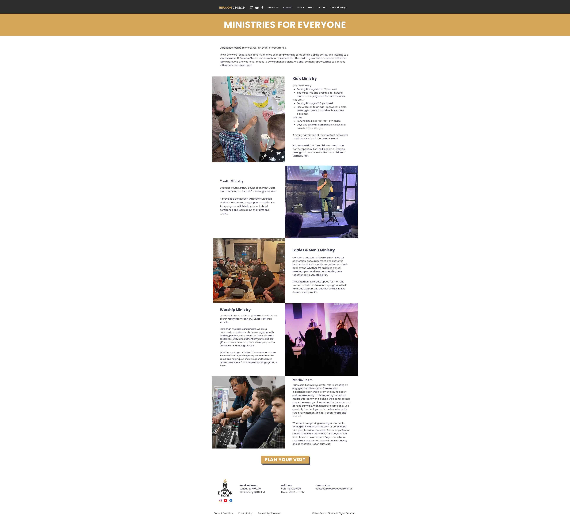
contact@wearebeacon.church (334, 488)
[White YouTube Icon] (257, 8)
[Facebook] (231, 500)
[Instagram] (220, 500)
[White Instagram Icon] (252, 8)
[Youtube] (225, 500)
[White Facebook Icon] (262, 8)
